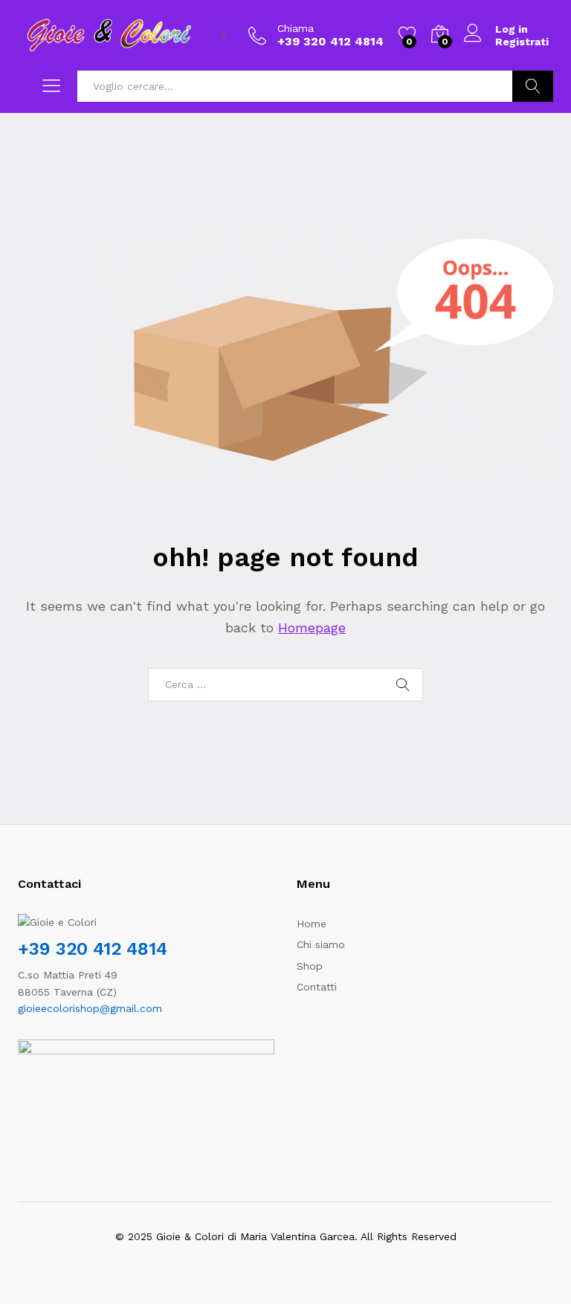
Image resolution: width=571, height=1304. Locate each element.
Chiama (295, 28)
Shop (310, 966)
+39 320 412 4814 (92, 948)
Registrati (522, 42)
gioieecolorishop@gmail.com (90, 1008)
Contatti (317, 987)
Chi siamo (321, 944)
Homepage (312, 627)
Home (311, 924)
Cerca (532, 86)
